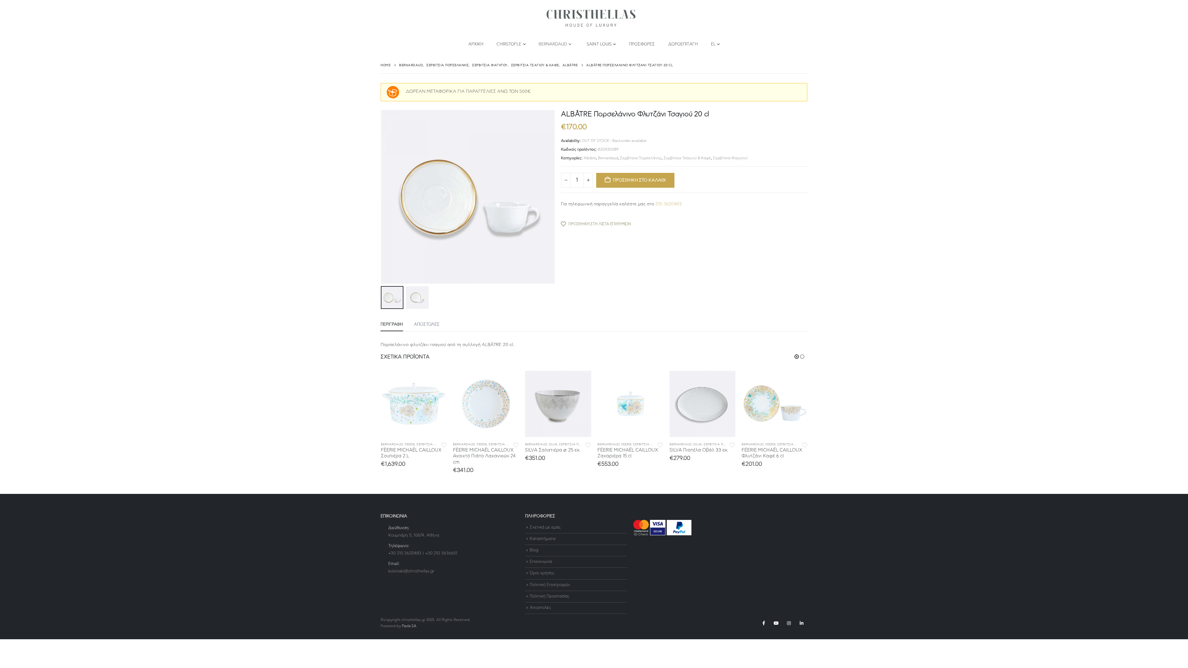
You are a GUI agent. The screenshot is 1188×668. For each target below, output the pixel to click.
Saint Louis (599, 44)
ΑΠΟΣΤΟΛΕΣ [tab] (427, 325)
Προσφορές (642, 44)
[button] (382, 197)
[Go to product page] (414, 404)
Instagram (789, 623)
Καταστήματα (542, 539)
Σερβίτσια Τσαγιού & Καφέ (687, 158)
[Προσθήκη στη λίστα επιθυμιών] (444, 444)
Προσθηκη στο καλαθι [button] (436, 381)
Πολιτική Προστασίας (549, 596)
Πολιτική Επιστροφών (550, 585)
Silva (553, 444)
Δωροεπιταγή (683, 44)
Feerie (410, 444)
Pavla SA (409, 626)
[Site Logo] (590, 18)
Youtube (776, 623)
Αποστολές (540, 608)
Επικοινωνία (541, 562)
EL (713, 44)
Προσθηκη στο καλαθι (639, 180)
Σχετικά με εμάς (545, 527)
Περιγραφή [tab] (392, 325)
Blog (534, 550)
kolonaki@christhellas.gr (411, 571)
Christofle (509, 44)
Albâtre (589, 158)
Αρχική (476, 44)
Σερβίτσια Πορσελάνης (641, 158)
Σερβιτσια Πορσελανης (436, 444)
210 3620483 (669, 204)
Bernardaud (553, 44)
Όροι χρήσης (542, 574)
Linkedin (801, 623)
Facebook (763, 623)
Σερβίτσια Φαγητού (730, 158)
